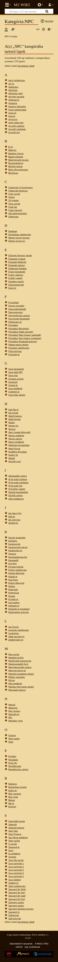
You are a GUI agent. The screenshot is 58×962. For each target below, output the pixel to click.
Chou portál (14, 203)
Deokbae (12, 231)
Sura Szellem (14, 879)
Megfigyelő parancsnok (19, 660)
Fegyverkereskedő (17, 309)
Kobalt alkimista (16, 573)
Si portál (12, 843)
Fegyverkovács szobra (19, 315)
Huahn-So (13, 454)
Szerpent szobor (16, 905)
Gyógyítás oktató (16, 394)
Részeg (11, 800)
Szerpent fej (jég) (16, 892)
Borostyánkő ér (15, 163)
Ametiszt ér (13, 99)
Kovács (11, 596)
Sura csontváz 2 (16, 866)
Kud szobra (13, 602)
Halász (11, 422)
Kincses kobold (15, 566)
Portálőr (12, 756)
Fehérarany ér (15, 321)
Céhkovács (13, 216)
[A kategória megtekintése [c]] (6, 29)
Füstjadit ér (14, 354)
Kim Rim (12, 563)
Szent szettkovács (17, 886)
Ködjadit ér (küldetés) (19, 608)
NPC (10, 717)
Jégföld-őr (13, 522)
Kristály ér (13, 599)
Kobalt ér (12, 576)
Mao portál (13, 654)
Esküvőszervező (16, 284)
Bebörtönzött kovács (18, 159)
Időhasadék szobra (17, 475)
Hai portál (13, 412)
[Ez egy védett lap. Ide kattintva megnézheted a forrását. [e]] (37, 29)
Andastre (12, 103)
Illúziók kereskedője (18, 492)
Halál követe (14, 419)
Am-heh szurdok (16, 96)
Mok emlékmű (15, 683)
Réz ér (11, 803)
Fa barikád (13, 302)
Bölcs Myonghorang (18, 169)
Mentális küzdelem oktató (21, 673)
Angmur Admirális (17, 106)
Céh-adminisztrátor (17, 213)
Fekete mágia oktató (18, 344)
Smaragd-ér (14, 847)
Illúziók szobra (15, 495)
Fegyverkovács (15, 312)
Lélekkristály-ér (15, 639)
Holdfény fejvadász (17, 451)
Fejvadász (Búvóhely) (18, 328)
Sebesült (12, 824)
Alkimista (12, 90)
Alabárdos (13, 86)
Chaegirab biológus (18, 190)
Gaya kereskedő (16, 368)
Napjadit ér (13, 714)
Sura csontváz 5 (16, 876)
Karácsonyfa (14, 544)
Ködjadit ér (13, 605)
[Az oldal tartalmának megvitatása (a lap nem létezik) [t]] (13, 29)
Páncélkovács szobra (18, 769)
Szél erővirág (14, 918)
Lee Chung (13, 626)
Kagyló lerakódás (16, 537)
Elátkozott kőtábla (17, 268)
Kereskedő (13, 560)
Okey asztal (13, 738)
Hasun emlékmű (16, 441)
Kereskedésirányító (17, 557)
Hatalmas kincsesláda (18, 445)
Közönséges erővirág (18, 612)
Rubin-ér (12, 790)
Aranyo (11, 116)
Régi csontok (14, 793)
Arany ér (12, 112)
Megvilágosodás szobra (19, 667)
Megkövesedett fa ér (18, 663)
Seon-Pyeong (14, 834)
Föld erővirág (15, 351)
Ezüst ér (12, 287)
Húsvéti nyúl (14, 461)
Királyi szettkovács (17, 569)
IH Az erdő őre (15, 485)
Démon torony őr (16, 240)
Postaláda (13, 759)
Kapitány (12, 540)
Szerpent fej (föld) (17, 889)
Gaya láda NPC (15, 372)
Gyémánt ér (14, 391)
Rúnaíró (12, 806)
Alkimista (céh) (15, 93)
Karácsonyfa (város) (18, 547)
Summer (12, 856)
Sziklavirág (13, 915)
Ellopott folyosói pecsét (20, 255)
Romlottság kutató (17, 787)
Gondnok (12, 381)
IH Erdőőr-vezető (16, 488)
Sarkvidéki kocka (16, 821)
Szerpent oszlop (16, 902)
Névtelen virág (15, 720)
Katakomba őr (15, 550)
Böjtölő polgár (15, 166)
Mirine (11, 680)
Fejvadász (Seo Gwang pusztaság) (24, 338)
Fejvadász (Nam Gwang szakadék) (24, 334)
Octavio (12, 735)
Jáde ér (11, 516)
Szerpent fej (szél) (17, 895)
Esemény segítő (16, 281)
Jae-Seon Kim (14, 513)
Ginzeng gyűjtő (16, 378)
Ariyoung (12, 119)
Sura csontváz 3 (16, 869)
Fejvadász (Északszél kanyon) (22, 341)
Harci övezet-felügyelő (19, 432)
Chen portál (14, 193)
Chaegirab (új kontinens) (20, 187)
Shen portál (14, 840)
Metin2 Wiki (22, 5)
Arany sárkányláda (17, 109)
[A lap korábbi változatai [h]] (43, 29)
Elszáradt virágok (16, 258)
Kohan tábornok (16, 582)
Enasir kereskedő (16, 271)
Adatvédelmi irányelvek (21, 943)
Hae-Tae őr (13, 409)
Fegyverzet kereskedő (19, 318)
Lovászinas (13, 633)
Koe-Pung (13, 579)
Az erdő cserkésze (17, 129)
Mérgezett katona (17, 689)
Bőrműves (13, 172)
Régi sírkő (13, 796)
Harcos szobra (15, 438)
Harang (11, 429)
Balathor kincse (16, 153)
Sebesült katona (16, 827)
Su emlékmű (14, 853)
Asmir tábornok (16, 122)
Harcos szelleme (16, 435)
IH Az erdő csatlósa (17, 479)
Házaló (11, 458)
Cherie (11, 197)
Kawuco (12, 553)
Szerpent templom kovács (21, 908)
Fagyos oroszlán (16, 305)
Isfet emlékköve (16, 498)
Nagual (11, 704)
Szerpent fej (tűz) (16, 899)
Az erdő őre (14, 132)
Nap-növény (14, 711)
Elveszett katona (16, 265)
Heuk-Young (14, 448)
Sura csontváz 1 (16, 863)
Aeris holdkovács (16, 80)
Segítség (49, 21)
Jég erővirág (14, 519)
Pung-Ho (12, 762)
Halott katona (15, 415)
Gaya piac (13, 375)
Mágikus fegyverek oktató (21, 686)
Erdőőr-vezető (15, 278)
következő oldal (26, 65)
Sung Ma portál (16, 860)
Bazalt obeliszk (15, 156)
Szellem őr (13, 882)
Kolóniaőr (13, 589)
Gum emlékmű (15, 388)
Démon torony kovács (19, 237)
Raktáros (12, 783)
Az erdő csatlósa (16, 125)
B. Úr (10, 146)
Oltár (10, 741)
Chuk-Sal (12, 206)
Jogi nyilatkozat (32, 946)
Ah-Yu (11, 83)
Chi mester (13, 200)
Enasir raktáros (15, 274)
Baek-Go (12, 150)
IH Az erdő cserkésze (18, 482)
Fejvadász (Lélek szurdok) (20, 331)
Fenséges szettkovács (18, 347)
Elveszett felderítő (17, 261)
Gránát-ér (13, 385)
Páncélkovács (14, 766)
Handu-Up (13, 425)
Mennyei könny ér (17, 670)
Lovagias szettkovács (18, 630)
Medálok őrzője (16, 657)
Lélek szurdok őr (16, 636)
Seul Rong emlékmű (18, 837)
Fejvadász (13, 325)
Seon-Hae (13, 830)
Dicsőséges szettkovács (19, 234)
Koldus (11, 586)
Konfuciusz (13, 592)
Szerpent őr (14, 912)
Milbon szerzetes (16, 677)
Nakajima (12, 707)
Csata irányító (15, 210)
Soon (10, 850)
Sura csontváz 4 (16, 873)
